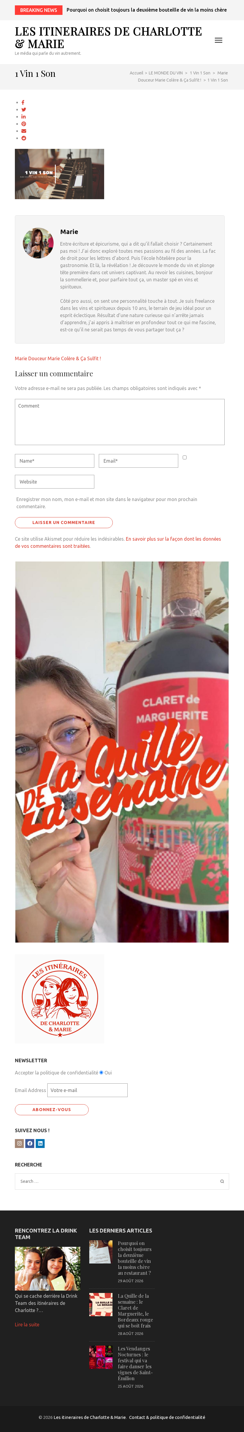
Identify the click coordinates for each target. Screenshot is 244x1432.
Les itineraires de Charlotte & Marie (108, 37)
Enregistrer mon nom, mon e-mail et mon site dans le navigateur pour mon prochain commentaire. (106, 503)
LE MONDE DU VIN (166, 73)
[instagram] (19, 1143)
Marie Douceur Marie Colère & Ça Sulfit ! (58, 358)
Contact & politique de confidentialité (167, 1417)
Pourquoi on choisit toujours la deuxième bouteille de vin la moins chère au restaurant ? (134, 1258)
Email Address (30, 1090)
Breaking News (38, 10)
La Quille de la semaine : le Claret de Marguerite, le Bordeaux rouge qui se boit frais (135, 1311)
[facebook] (29, 1143)
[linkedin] (40, 1143)
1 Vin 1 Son (200, 73)
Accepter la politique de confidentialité (56, 1072)
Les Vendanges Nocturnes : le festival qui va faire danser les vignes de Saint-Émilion (135, 1363)
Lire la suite (27, 1324)
